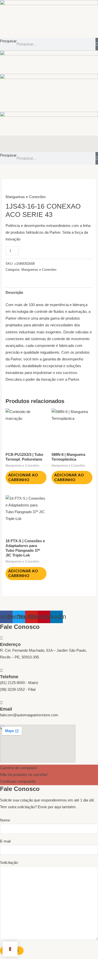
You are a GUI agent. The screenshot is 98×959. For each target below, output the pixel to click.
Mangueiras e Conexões (26, 197)
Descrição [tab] (14, 293)
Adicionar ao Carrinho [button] (23, 477)
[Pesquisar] (96, 44)
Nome (5, 820)
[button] (49, 139)
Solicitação (9, 863)
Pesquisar (8, 41)
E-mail (5, 841)
